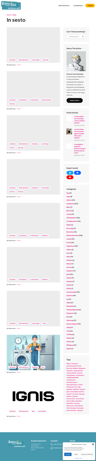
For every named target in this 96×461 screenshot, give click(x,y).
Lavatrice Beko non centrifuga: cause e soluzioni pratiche (79, 120)
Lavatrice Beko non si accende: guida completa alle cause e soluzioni (79, 134)
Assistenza (12, 59)
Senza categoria (72, 324)
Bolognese (82, 368)
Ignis (43, 367)
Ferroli (69, 242)
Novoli (76, 394)
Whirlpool (45, 235)
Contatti (90, 5)
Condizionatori (34, 100)
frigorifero (76, 389)
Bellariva (75, 368)
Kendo (69, 285)
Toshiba (69, 334)
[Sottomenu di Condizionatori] (83, 5)
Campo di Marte (71, 373)
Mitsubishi (70, 306)
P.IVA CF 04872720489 (37, 447)
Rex (68, 317)
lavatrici (69, 394)
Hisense (69, 260)
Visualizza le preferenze (87, 454)
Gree (68, 253)
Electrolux (70, 232)
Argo (68, 196)
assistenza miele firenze (74, 366)
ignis (68, 391)
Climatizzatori (23, 100)
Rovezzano (70, 403)
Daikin (69, 225)
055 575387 (58, 444)
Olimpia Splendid (73, 310)
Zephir (69, 348)
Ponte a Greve (71, 398)
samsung (76, 403)
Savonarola (80, 408)
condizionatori (71, 380)
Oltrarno (69, 396)
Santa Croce (70, 406)
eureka (69, 239)
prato (68, 401)
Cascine (79, 373)
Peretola (75, 396)
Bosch (69, 211)
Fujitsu (69, 249)
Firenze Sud (70, 387)
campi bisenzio (78, 370)
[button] (93, 444)
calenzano (70, 370)
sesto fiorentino (71, 410)
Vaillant (69, 338)
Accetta (68, 454)
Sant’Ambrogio (71, 408)
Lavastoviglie (35, 59)
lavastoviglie (74, 391)
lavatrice (12, 147)
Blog (14, 15)
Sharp (69, 327)
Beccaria (69, 368)
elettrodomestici (72, 382)
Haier (68, 256)
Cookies (77, 458)
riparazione (78, 401)
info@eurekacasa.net (59, 447)
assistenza (74, 363)
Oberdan (82, 394)
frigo (79, 387)
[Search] (83, 36)
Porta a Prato (80, 398)
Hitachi (69, 264)
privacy (33, 449)
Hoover (69, 267)
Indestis (69, 281)
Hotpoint (70, 271)
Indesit (69, 278)
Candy (69, 214)
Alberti (69, 363)
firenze (80, 384)
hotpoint (82, 389)
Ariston (69, 200)
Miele (44, 323)
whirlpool (80, 410)
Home (9, 15)
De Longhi (70, 228)
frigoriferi (69, 389)
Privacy (80, 458)
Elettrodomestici (23, 59)
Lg (67, 299)
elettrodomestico (72, 384)
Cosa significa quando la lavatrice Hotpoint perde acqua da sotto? (80, 149)
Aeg (68, 193)
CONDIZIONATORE (72, 377)
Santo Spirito (79, 406)
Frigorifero (35, 144)
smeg (68, 331)
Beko (68, 207)
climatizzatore (71, 375)
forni (75, 387)
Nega (76, 454)
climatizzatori (80, 375)
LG (73, 394)
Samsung (45, 59)
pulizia (72, 401)
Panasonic (70, 313)
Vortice (69, 341)
